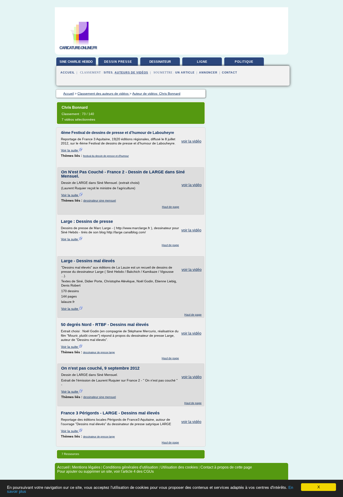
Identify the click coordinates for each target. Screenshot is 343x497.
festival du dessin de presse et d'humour (106, 155)
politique (244, 61)
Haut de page (170, 207)
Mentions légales (86, 467)
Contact (229, 72)
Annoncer (208, 72)
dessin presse (118, 61)
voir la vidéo (191, 141)
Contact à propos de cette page (226, 467)
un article (185, 72)
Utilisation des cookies (179, 467)
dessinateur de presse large (99, 352)
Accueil (67, 72)
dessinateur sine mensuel (99, 200)
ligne (202, 61)
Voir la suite (70, 150)
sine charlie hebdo (76, 61)
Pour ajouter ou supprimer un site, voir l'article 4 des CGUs (105, 471)
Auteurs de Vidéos (131, 72)
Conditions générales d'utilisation (130, 467)
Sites (108, 72)
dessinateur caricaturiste (160, 63)
